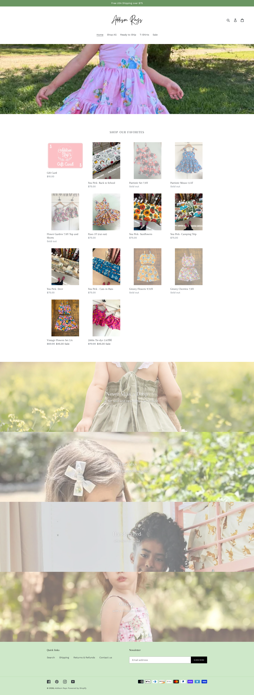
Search (51, 657)
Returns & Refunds (84, 657)
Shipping (64, 657)
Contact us (105, 657)
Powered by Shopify (77, 688)
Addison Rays (61, 688)
